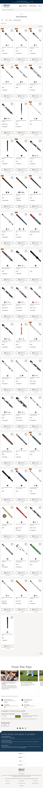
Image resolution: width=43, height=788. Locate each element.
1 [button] (35, 653)
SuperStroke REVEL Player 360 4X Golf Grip (7, 158)
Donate (25, 707)
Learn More (5, 702)
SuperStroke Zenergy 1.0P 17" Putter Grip (34, 598)
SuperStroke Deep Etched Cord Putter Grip (21, 378)
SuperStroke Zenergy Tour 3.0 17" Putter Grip (7, 231)
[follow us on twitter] (20, 728)
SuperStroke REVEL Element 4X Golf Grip (21, 121)
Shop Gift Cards (12, 737)
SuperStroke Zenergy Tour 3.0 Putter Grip (7, 121)
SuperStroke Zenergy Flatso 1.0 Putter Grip (7, 415)
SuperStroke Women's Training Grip (7, 488)
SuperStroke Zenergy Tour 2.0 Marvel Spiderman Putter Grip (35, 231)
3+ (24, 265)
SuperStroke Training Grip (34, 267)
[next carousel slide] (30, 2)
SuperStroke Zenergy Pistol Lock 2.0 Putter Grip (35, 84)
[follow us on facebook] (23, 728)
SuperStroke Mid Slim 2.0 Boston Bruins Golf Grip (7, 525)
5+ (10, 118)
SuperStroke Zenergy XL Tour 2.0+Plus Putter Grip (35, 415)
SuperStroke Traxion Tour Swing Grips (21, 451)
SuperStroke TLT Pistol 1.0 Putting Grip (21, 48)
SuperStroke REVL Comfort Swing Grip (35, 121)
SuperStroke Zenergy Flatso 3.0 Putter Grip (35, 378)
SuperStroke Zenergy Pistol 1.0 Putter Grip (35, 305)
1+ (38, 155)
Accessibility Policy (21, 780)
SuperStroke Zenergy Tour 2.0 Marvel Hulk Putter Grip (35, 561)
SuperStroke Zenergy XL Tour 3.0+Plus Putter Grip (7, 378)
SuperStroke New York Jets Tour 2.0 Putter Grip (35, 451)
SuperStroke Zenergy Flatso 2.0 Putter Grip (7, 305)
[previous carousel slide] (12, 2)
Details (5, 707)
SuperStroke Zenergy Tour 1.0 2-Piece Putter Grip (21, 561)
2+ (10, 302)
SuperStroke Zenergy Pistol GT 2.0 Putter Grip (21, 268)
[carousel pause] (32, 2)
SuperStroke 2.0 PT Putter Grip (7, 83)
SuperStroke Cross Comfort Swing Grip (20, 195)
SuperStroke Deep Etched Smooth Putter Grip (34, 488)
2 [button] (38, 653)
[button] (6, 20)
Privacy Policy (8, 783)
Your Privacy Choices (21, 783)
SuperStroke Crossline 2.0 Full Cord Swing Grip (21, 158)
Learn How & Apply (23, 747)
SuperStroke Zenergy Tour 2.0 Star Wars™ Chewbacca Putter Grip (7, 452)
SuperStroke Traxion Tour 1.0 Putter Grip (6, 561)
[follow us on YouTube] (17, 728)
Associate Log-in (35, 780)
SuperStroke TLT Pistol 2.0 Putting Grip (7, 48)
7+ (24, 302)
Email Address (4, 715)
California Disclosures (35, 783)
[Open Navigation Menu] (2, 6)
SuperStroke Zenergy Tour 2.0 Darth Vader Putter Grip (7, 268)
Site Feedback (21, 785)
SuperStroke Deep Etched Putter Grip (35, 341)
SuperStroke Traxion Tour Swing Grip (7, 598)
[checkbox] (7, 61)
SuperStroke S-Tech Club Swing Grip (7, 635)
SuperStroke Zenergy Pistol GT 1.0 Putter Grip (35, 158)
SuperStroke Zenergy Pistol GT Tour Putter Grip (7, 341)
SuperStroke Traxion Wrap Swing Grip (21, 598)
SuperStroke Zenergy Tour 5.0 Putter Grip (21, 415)
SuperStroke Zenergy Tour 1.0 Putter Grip (35, 525)
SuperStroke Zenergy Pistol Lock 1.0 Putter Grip (21, 84)
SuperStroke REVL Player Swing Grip (21, 231)
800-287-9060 (32, 778)
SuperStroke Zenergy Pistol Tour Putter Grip (21, 341)
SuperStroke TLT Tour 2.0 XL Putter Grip (34, 48)
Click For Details (30, 716)
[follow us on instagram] (25, 728)
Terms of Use (8, 780)
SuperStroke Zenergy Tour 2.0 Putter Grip (21, 305)
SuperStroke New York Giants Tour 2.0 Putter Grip (21, 488)
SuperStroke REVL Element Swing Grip (35, 195)
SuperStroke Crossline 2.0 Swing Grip (7, 195)
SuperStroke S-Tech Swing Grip (21, 524)
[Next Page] (41, 653)
